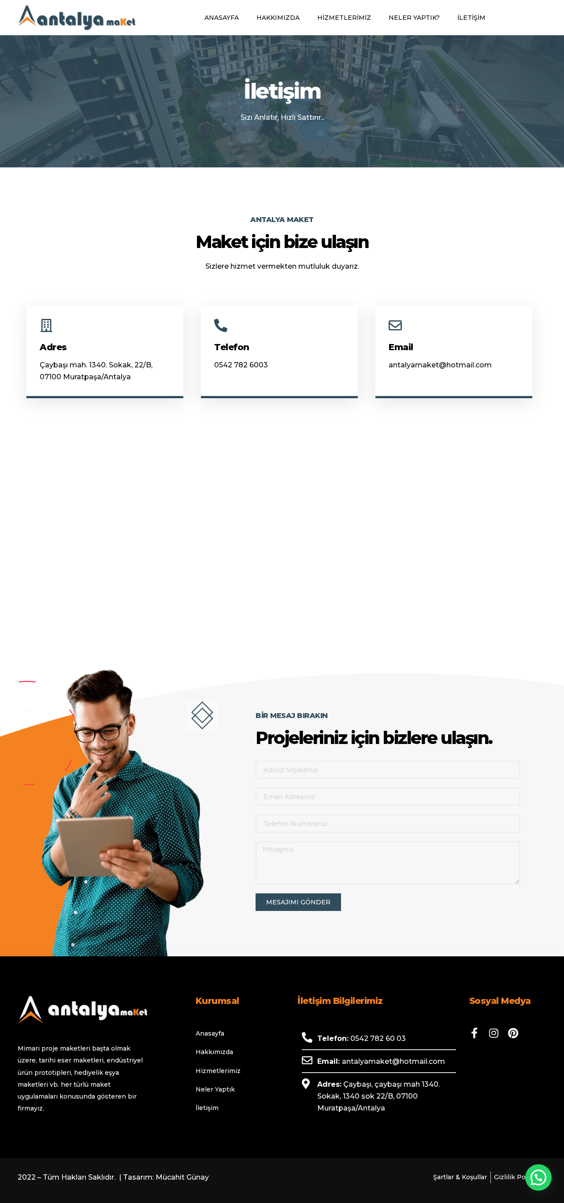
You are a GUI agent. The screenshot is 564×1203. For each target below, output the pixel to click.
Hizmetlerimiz (344, 18)
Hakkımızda (278, 18)
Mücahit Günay (182, 1177)
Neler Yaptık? (414, 18)
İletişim (471, 18)
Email (401, 347)
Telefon (231, 347)
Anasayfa (221, 18)
